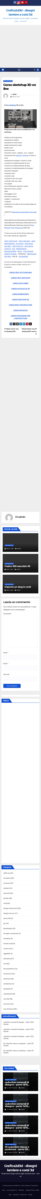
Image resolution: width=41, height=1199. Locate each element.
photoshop (7, 958)
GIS (13, 249)
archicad (25, 155)
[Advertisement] (20, 46)
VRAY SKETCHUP (10, 241)
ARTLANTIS (28, 246)
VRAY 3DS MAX (24, 241)
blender (7, 228)
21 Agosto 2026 (12, 1088)
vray (13, 228)
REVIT (20, 251)
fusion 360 (7, 918)
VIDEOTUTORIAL (10, 254)
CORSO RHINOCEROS (20, 294)
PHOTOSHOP (28, 251)
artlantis (6, 888)
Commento (7, 614)
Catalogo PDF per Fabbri (32, 1190)
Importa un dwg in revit (18, 586)
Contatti (30, 1194)
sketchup (12, 105)
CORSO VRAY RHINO (20, 283)
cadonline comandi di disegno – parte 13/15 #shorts (17, 1127)
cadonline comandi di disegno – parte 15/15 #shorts (17, 1084)
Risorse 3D (23, 1194)
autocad (18, 155)
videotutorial (7, 994)
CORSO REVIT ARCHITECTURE (20, 305)
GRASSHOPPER (10, 251)
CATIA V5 (7, 249)
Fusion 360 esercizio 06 (17, 566)
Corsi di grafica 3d (12, 1190)
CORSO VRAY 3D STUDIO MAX (20, 272)
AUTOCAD (20, 244)
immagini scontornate (10, 933)
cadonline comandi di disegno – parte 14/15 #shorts (17, 1106)
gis (4, 923)
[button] (34, 70)
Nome (5, 652)
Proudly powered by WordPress (11, 1185)
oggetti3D (6, 953)
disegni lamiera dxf (10, 908)
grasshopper (7, 928)
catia (5, 903)
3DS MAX (7, 246)
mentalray (6, 938)
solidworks (7, 984)
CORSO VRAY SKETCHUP (20, 278)
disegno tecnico (8, 913)
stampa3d (6, 989)
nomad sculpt (8, 943)
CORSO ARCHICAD (20, 310)
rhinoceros (19, 228)
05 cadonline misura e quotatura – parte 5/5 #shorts (17, 1149)
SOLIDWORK (23, 256)
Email (5, 663)
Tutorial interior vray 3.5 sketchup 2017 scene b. (29, 330)
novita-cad (7, 948)
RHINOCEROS (21, 249)
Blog (10, 1194)
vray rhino (6, 1004)
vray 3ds (6, 999)
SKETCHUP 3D (17, 246)
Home (3, 1190)
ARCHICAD (29, 244)
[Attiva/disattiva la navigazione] (19, 69)
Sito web (6, 674)
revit (32, 225)
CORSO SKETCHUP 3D (20, 299)
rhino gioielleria (8, 969)
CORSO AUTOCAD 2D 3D (20, 289)
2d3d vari (6, 873)
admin (14, 94)
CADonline (21, 1190)
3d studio (6, 878)
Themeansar (34, 1185)
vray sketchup (8, 81)
